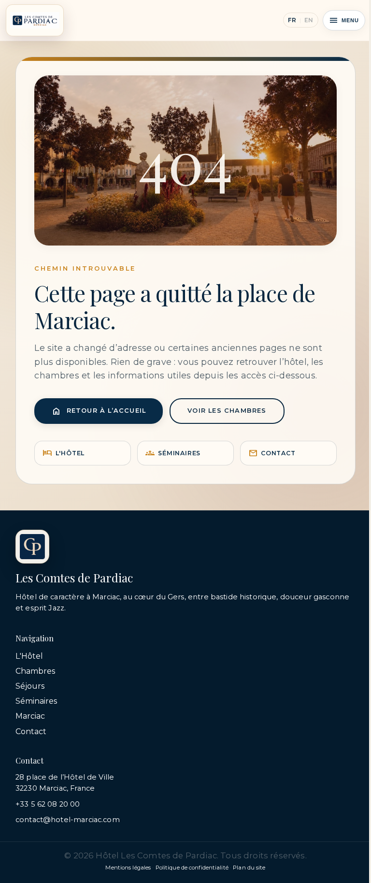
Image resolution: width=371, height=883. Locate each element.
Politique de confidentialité (192, 867)
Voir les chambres (226, 410)
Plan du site (249, 867)
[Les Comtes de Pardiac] (35, 20)
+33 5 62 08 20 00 (47, 804)
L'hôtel (64, 453)
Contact (272, 453)
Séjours (29, 686)
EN (309, 20)
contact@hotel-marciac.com (67, 819)
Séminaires (172, 453)
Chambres (35, 671)
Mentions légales (128, 867)
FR (292, 20)
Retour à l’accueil (99, 411)
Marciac (30, 716)
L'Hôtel (29, 656)
